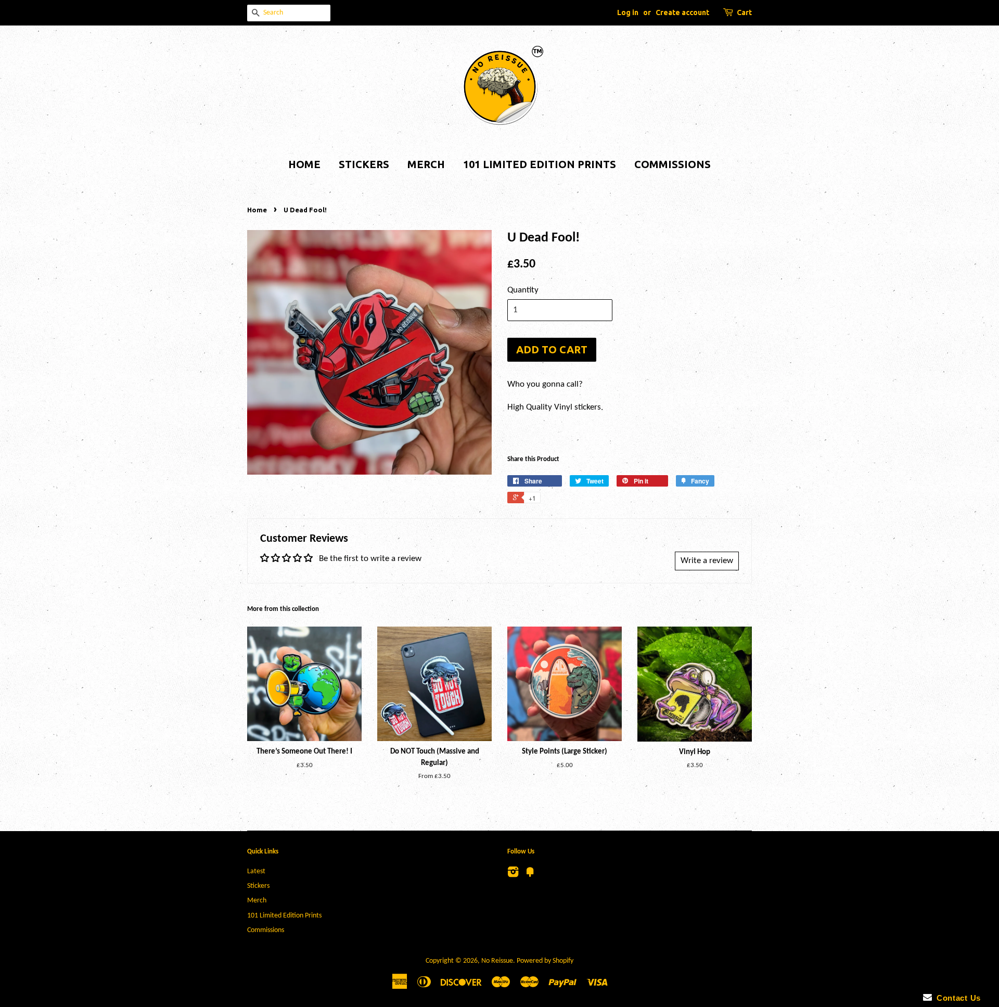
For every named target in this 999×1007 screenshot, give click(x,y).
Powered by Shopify (545, 961)
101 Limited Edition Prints (539, 164)
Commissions (672, 164)
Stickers (364, 164)
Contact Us (956, 997)
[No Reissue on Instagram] (513, 874)
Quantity (523, 290)
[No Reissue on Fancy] (530, 874)
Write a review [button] (707, 560)
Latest (256, 871)
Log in (627, 12)
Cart (744, 12)
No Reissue (497, 961)
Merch (426, 164)
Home (304, 164)
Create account (682, 12)
